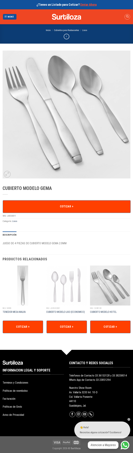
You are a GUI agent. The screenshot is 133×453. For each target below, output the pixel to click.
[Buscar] (127, 17)
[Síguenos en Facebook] (72, 414)
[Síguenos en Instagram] (78, 414)
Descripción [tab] (9, 235)
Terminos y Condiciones (15, 382)
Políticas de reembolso (15, 390)
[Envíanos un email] (85, 414)
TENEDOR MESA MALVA (14, 312)
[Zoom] (7, 174)
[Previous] (2, 304)
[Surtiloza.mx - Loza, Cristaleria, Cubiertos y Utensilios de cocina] (66, 17)
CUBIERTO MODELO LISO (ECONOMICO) (65, 312)
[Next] (130, 304)
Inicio (48, 30)
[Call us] (91, 414)
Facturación (9, 398)
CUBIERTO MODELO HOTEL (103, 312)
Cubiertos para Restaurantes (66, 30)
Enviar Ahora (88, 4)
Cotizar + (66, 206)
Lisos (84, 30)
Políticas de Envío (12, 406)
